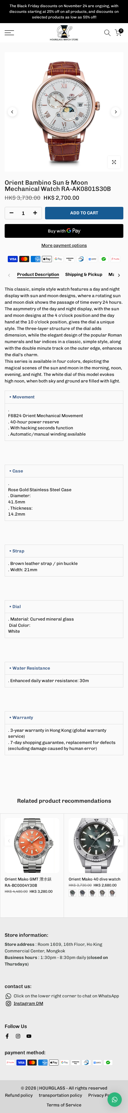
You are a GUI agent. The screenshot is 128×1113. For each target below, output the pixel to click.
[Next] (115, 112)
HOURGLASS (52, 1088)
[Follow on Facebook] (7, 1036)
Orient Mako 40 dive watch (95, 879)
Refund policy (19, 1095)
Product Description (38, 274)
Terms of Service (64, 1105)
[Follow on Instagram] (18, 1036)
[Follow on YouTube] (28, 1036)
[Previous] (12, 112)
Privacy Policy (102, 1095)
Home (10, 46)
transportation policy (60, 1095)
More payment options (64, 245)
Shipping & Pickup (83, 274)
